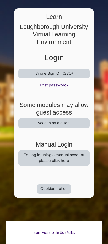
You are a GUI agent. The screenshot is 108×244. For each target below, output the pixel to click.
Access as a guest (54, 123)
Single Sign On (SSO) (54, 73)
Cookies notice (54, 188)
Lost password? (54, 85)
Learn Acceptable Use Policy (54, 233)
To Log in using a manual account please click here (54, 158)
